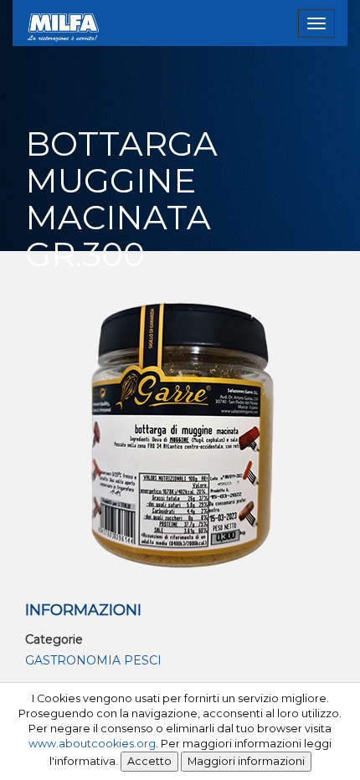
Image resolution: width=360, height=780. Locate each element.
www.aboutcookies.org (92, 743)
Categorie (54, 639)
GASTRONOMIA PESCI (93, 660)
